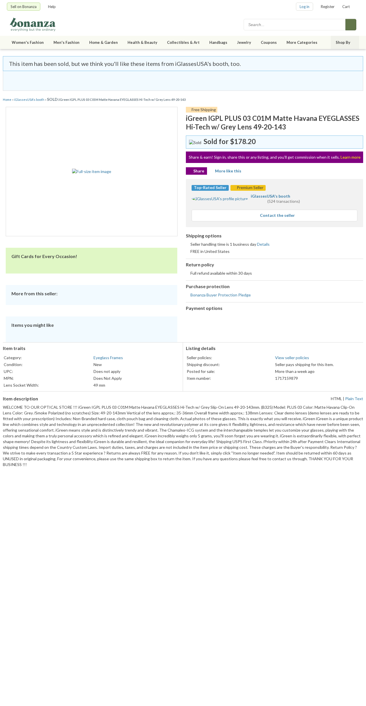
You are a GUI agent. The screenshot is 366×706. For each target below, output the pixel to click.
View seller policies (292, 357)
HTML (336, 398)
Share (198, 170)
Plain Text (354, 398)
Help (52, 6)
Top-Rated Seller (210, 187)
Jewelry (244, 42)
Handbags (218, 42)
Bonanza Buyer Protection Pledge (220, 294)
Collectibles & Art (183, 42)
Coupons (269, 42)
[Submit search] (350, 24)
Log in (304, 6)
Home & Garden (103, 42)
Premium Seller (249, 187)
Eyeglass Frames (108, 357)
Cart (346, 6)
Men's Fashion (66, 42)
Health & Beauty (142, 42)
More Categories (302, 42)
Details (263, 244)
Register (328, 6)
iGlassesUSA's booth (29, 99)
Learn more (351, 157)
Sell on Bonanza (24, 6)
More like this (228, 170)
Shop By (343, 42)
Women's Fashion (28, 42)
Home (7, 99)
